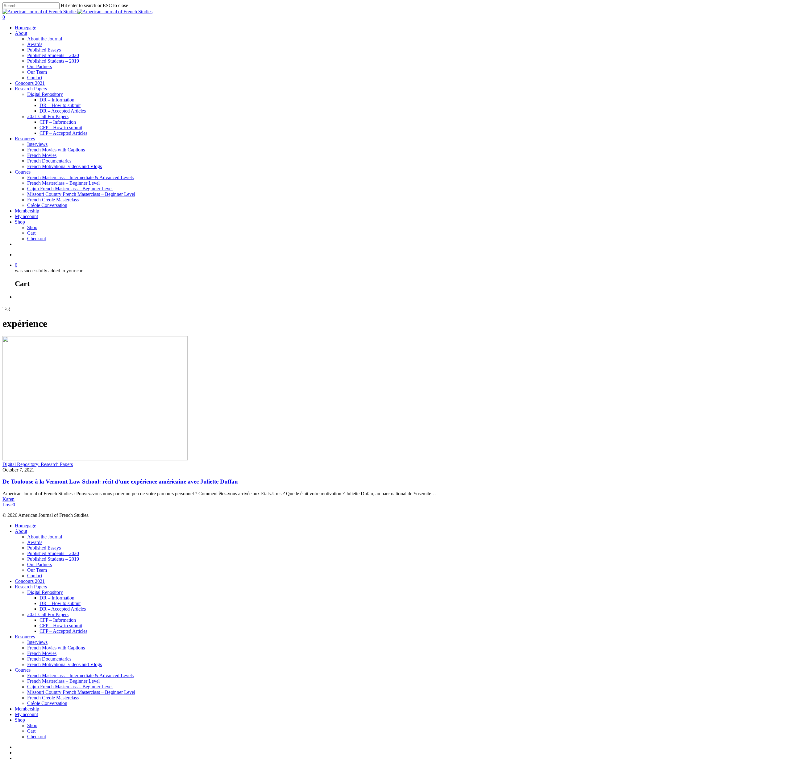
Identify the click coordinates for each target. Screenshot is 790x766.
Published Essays (44, 49)
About (21, 33)
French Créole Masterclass (53, 199)
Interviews (37, 144)
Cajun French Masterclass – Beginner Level (70, 188)
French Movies (41, 155)
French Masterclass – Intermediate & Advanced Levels (80, 177)
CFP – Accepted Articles (63, 133)
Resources (25, 138)
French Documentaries (49, 160)
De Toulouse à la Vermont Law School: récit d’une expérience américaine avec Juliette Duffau (120, 481)
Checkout (36, 238)
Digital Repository (45, 94)
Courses (23, 172)
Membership (27, 210)
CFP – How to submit (61, 127)
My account (26, 216)
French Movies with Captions (56, 149)
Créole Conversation (47, 205)
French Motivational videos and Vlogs (64, 166)
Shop (20, 221)
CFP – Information (58, 122)
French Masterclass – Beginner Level (63, 183)
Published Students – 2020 (53, 55)
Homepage (25, 27)
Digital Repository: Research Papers (37, 464)
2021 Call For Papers (48, 116)
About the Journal (44, 38)
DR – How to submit (60, 105)
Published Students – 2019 (53, 61)
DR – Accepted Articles (63, 110)
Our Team (37, 72)
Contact (34, 77)
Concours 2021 (30, 83)
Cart (31, 233)
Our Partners (39, 66)
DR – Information (57, 99)
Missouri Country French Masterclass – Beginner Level (81, 194)
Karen (8, 499)
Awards (34, 44)
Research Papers (31, 88)
